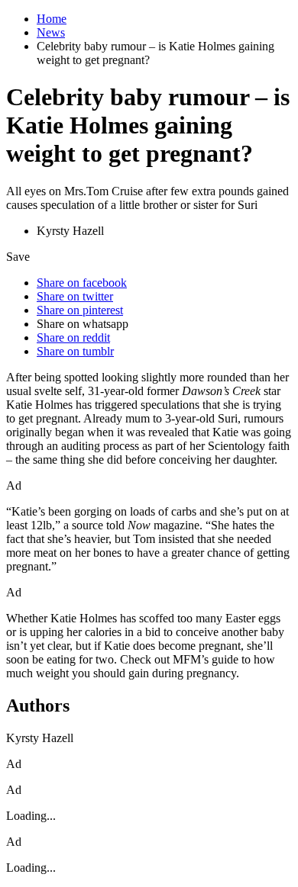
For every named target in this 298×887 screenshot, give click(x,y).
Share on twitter (75, 296)
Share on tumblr (75, 351)
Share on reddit (73, 337)
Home (51, 18)
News (51, 32)
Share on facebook (82, 282)
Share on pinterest (80, 310)
